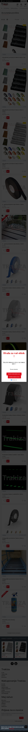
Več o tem (11, 728)
